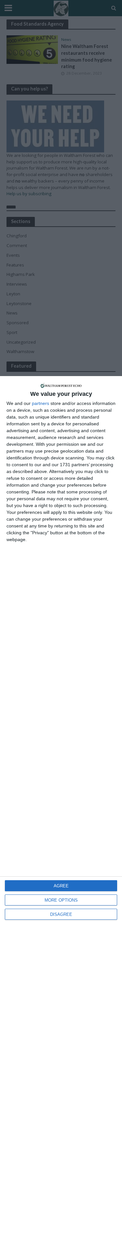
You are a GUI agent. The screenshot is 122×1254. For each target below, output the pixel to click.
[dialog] (61, 815)
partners (40, 403)
